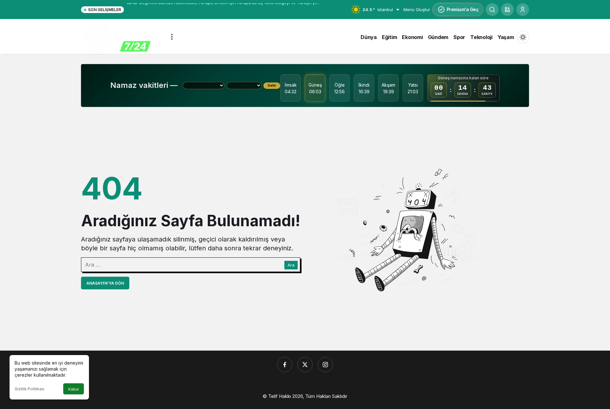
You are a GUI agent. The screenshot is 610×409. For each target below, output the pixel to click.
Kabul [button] (73, 389)
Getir (272, 85)
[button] (507, 9)
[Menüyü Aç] (172, 36)
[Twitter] (305, 364)
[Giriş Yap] (522, 9)
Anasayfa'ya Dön (105, 283)
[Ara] (492, 9)
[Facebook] (284, 364)
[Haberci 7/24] (120, 39)
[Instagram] (325, 364)
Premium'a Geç (463, 9)
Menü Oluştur (416, 9)
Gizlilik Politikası (29, 388)
